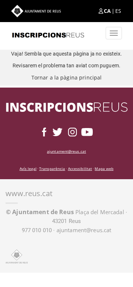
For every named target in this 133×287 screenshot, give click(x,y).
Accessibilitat (80, 168)
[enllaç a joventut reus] (48, 33)
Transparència (52, 168)
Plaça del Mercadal (65, 212)
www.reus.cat (29, 193)
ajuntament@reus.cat (66, 151)
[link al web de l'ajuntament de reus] (17, 256)
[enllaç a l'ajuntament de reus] (36, 11)
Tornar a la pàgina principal (66, 77)
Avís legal (28, 168)
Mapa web (104, 168)
